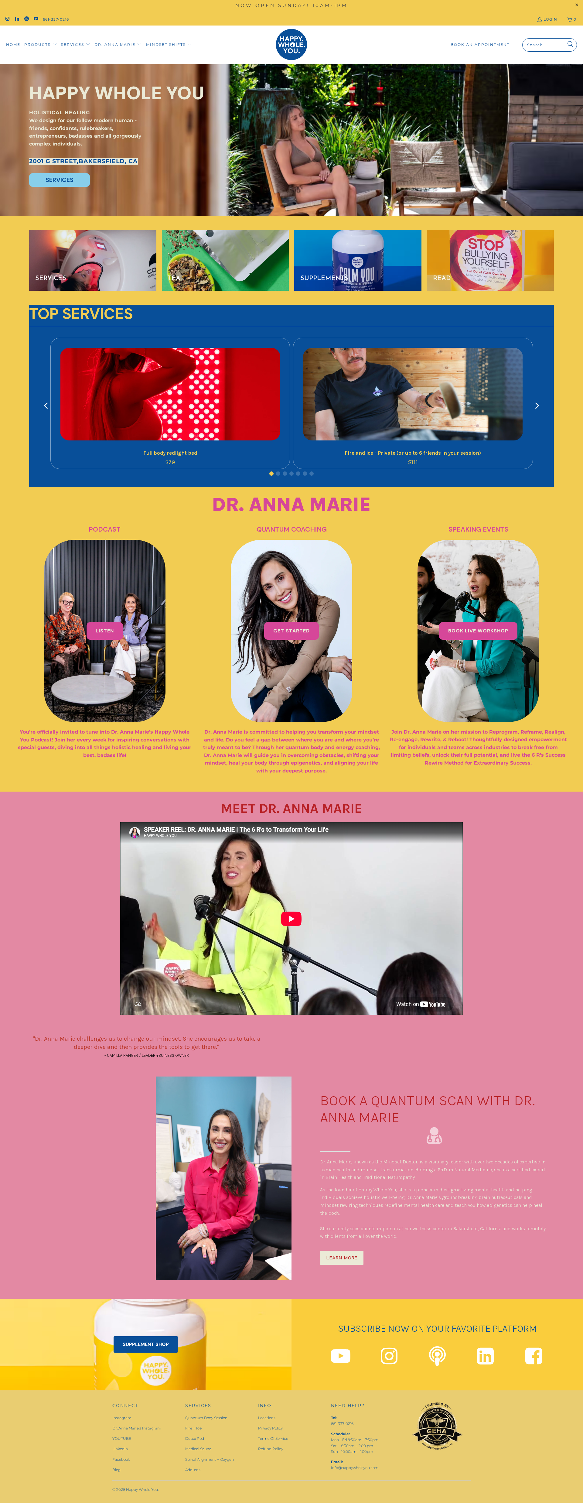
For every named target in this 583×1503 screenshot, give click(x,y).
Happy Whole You (142, 1489)
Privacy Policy (270, 1428)
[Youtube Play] (340, 1361)
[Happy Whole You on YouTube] (35, 19)
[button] (40, 45)
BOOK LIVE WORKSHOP (478, 631)
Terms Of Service (273, 1438)
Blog (116, 1469)
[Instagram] (389, 1361)
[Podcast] (437, 1361)
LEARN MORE (341, 1258)
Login (550, 19)
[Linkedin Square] (485, 1361)
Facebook (121, 1459)
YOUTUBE (121, 1438)
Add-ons (192, 1469)
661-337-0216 (56, 19)
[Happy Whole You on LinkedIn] (16, 19)
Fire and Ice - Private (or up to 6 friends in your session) (413, 453)
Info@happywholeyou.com (355, 1467)
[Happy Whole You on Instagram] (7, 19)
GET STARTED (291, 631)
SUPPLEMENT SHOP (146, 1344)
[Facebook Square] (533, 1361)
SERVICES (59, 180)
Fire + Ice (193, 1428)
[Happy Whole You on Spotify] (26, 19)
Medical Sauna (198, 1449)
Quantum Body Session (206, 1418)
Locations (266, 1418)
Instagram (121, 1418)
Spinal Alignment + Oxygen (209, 1459)
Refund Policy (270, 1449)
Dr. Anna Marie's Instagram (136, 1428)
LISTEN (105, 631)
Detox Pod (194, 1438)
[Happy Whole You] (291, 45)
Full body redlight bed (170, 453)
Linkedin (120, 1449)
